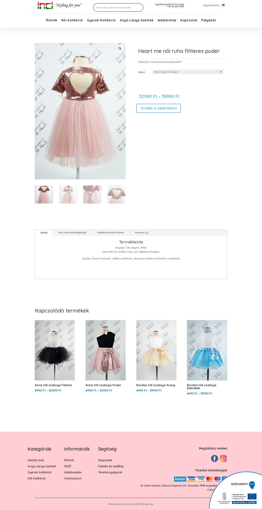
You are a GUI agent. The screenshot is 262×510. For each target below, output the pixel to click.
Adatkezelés (72, 472)
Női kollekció (72, 20)
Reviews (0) (142, 232)
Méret (141, 72)
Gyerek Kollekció (101, 20)
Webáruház (167, 20)
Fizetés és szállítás (111, 466)
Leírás (44, 232)
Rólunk (51, 20)
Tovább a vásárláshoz (158, 108)
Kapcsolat (188, 20)
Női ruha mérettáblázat (72, 232)
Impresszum (73, 478)
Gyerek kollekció (40, 472)
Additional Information (110, 232)
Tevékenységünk (110, 472)
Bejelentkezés (212, 5)
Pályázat (208, 20)
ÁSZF (68, 466)
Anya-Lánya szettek (42, 466)
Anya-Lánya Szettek (137, 20)
